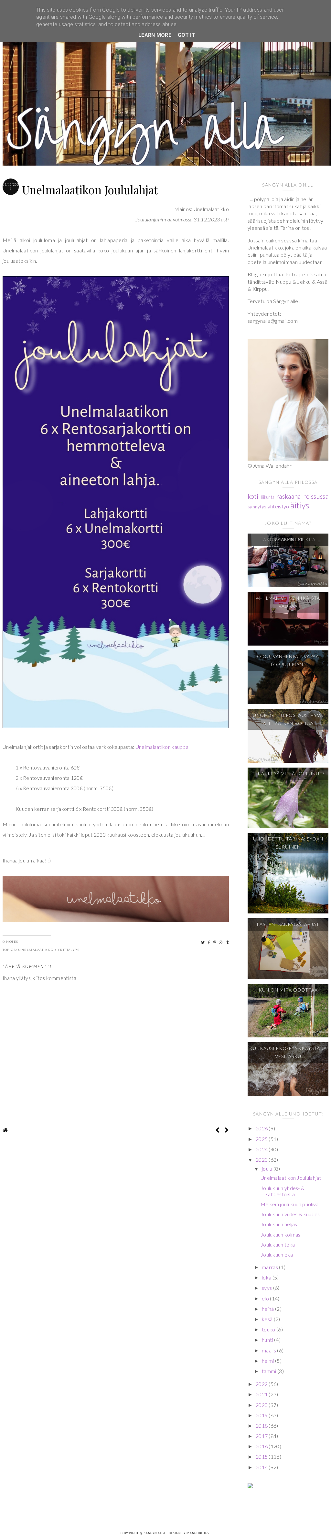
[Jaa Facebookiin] (209, 942)
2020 (262, 1405)
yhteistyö (278, 506)
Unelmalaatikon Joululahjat (291, 1178)
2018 (262, 1425)
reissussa (315, 496)
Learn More (154, 35)
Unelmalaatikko (35, 950)
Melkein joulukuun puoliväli (291, 1204)
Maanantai (288, 539)
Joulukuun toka (278, 1244)
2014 (262, 1467)
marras (270, 1267)
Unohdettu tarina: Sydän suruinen (288, 843)
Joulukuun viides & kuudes (290, 1214)
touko (269, 1329)
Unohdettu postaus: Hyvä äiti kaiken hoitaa (288, 719)
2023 (262, 1160)
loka (267, 1277)
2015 (262, 1456)
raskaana (288, 496)
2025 (262, 1139)
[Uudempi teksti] (217, 1130)
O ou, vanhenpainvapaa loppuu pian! (288, 660)
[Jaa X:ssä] (203, 942)
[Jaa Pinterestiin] (215, 942)
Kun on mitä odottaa (288, 990)
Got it (186, 35)
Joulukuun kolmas (281, 1234)
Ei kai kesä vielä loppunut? (288, 773)
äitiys (299, 505)
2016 (262, 1446)
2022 (262, 1384)
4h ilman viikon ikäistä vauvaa (288, 602)
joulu (267, 1169)
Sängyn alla (155, 1533)
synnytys (257, 506)
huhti (268, 1340)
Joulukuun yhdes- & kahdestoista (282, 1191)
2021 (262, 1394)
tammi (269, 1371)
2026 (262, 1128)
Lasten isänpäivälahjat (288, 924)
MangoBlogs (198, 1533)
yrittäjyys (69, 950)
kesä (268, 1319)
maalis (269, 1350)
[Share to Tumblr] (227, 942)
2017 (262, 1436)
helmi (268, 1361)
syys (267, 1288)
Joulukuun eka (277, 1254)
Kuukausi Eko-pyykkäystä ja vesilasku (288, 1052)
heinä (268, 1309)
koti (253, 496)
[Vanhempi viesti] (227, 1130)
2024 (262, 1149)
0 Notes (10, 941)
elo (266, 1298)
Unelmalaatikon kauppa (161, 747)
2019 (262, 1415)
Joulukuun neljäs (279, 1224)
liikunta (267, 497)
